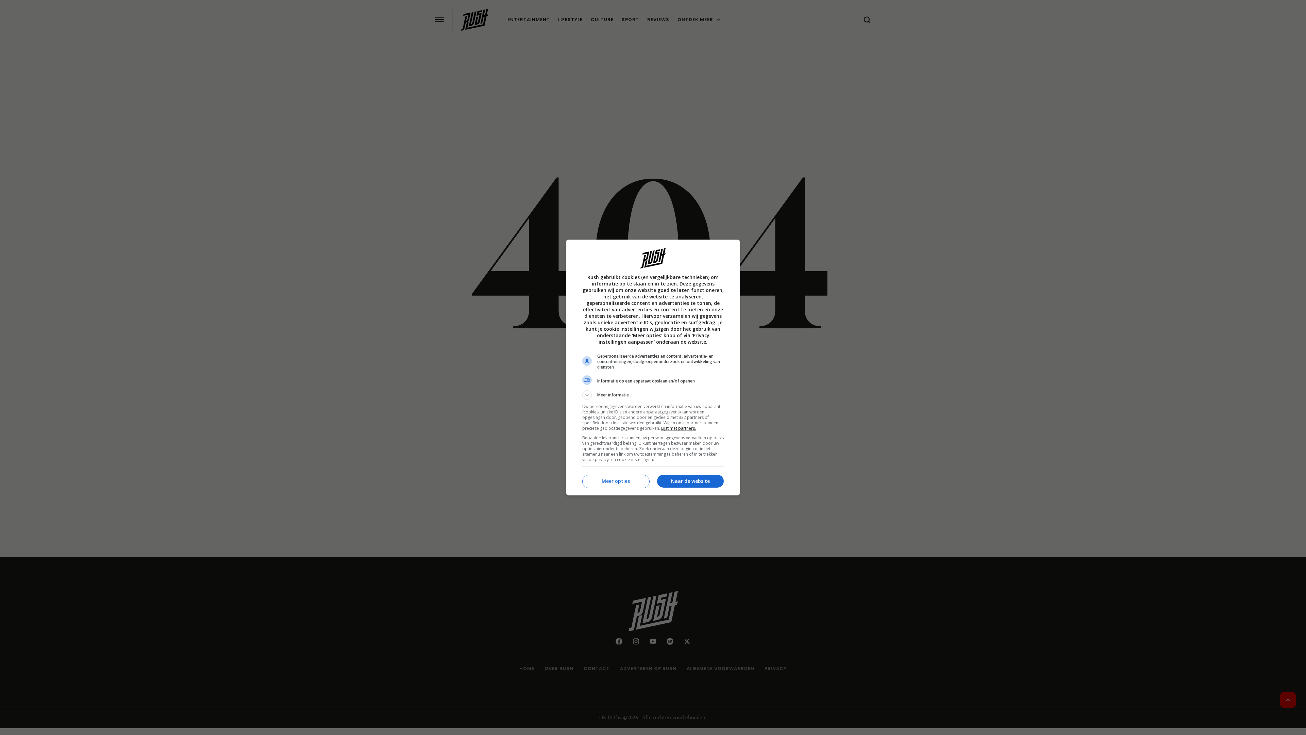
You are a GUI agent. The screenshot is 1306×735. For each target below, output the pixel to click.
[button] (653, 395)
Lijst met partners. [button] (678, 428)
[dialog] (653, 367)
